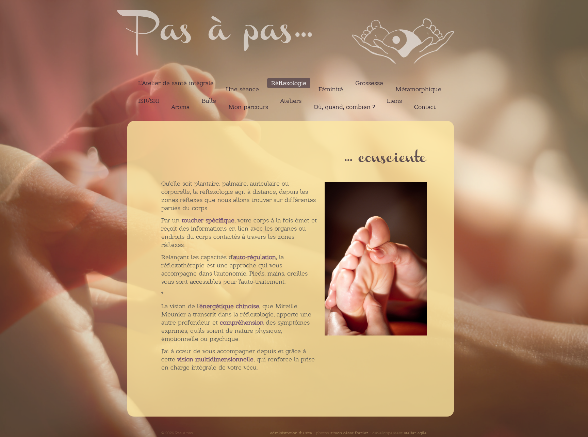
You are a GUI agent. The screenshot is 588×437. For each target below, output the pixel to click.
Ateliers (290, 101)
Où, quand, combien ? (344, 107)
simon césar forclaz (349, 433)
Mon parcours (248, 107)
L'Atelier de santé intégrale (176, 83)
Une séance (242, 89)
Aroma (181, 107)
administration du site (291, 433)
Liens (394, 101)
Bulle (209, 101)
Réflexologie (288, 83)
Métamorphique (418, 89)
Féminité (330, 89)
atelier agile (415, 433)
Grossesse (369, 83)
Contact (425, 107)
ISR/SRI (148, 101)
